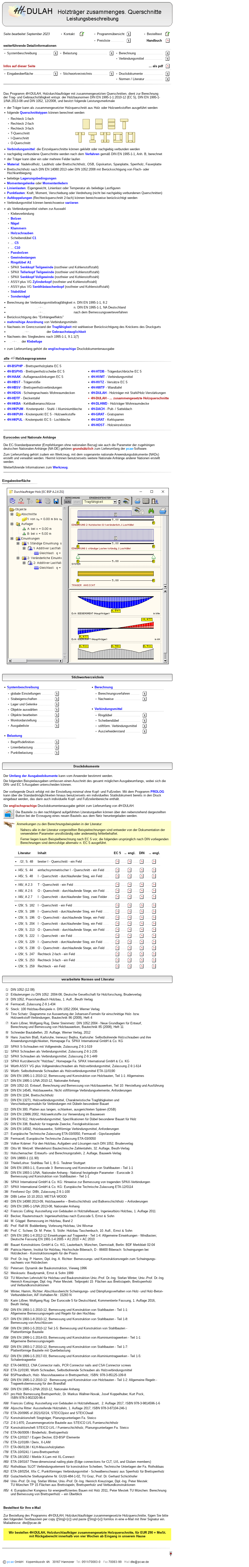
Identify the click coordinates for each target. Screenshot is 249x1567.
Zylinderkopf (42, 282)
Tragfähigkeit (61, 327)
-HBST (13, 382)
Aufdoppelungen (19, 198)
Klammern (18, 228)
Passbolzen (19, 252)
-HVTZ (97, 382)
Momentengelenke (21, 183)
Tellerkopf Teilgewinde (37, 272)
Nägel (15, 223)
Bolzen (16, 218)
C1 (34, 238)
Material (13, 164)
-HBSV (14, 387)
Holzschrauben (22, 233)
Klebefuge (34, 341)
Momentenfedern (55, 183)
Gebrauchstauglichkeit (69, 332)
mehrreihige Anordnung (25, 322)
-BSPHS (15, 371)
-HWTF (98, 387)
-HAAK (14, 377)
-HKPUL (15, 419)
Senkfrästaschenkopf (48, 287)
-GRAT (97, 414)
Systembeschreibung (23, 687)
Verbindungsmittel (21, 149)
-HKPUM (15, 409)
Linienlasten (16, 188)
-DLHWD (99, 403)
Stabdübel (18, 291)
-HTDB (97, 371)
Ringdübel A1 (21, 262)
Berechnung (104, 687)
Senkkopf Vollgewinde (37, 277)
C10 (17, 248)
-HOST (98, 425)
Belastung (14, 735)
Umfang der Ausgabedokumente (33, 776)
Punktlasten (16, 193)
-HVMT (98, 377)
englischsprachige (62, 349)
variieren (71, 203)
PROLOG (157, 791)
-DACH (98, 409)
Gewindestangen (23, 257)
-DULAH (99, 393)
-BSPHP (15, 366)
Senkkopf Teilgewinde (36, 267)
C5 (16, 243)
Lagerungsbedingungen (38, 178)
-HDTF (13, 398)
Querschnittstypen (33, 112)
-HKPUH (15, 414)
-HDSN (14, 393)
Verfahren (92, 154)
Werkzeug (60, 467)
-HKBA (14, 403)
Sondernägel (20, 296)
